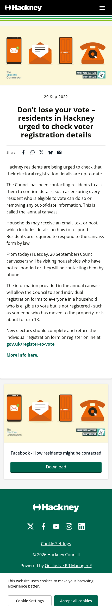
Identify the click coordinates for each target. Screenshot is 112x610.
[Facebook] (43, 526)
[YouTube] (56, 526)
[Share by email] (59, 152)
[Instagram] (69, 526)
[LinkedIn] (81, 526)
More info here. (22, 355)
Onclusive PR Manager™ (68, 565)
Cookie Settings (56, 544)
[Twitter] (30, 526)
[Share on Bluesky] (50, 152)
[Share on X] (41, 152)
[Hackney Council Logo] (56, 507)
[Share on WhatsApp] (32, 152)
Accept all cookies (76, 600)
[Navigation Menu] (102, 8)
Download (56, 467)
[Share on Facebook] (23, 152)
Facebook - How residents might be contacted (56, 453)
